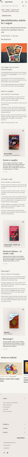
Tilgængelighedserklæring (9, 442)
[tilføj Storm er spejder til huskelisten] (23, 131)
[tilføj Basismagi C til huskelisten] (23, 310)
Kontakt (5, 432)
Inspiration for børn (7, 39)
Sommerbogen (12, 74)
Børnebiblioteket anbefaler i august (10, 11)
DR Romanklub (6, 407)
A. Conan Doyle (7, 246)
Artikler (2, 9)
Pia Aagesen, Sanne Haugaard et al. (12, 155)
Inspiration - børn (15, 9)
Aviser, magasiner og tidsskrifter (10, 402)
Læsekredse (5, 409)
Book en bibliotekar (7, 405)
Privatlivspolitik (6, 445)
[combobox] (14, 6)
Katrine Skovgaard (8, 333)
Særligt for (6, 424)
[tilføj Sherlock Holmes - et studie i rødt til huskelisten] (23, 222)
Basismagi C (7, 332)
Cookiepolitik (6, 448)
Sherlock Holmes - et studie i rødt (12, 245)
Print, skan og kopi (7, 411)
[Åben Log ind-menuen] (22, 2)
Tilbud (5, 398)
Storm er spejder (8, 153)
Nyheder (8, 9)
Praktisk (5, 428)
